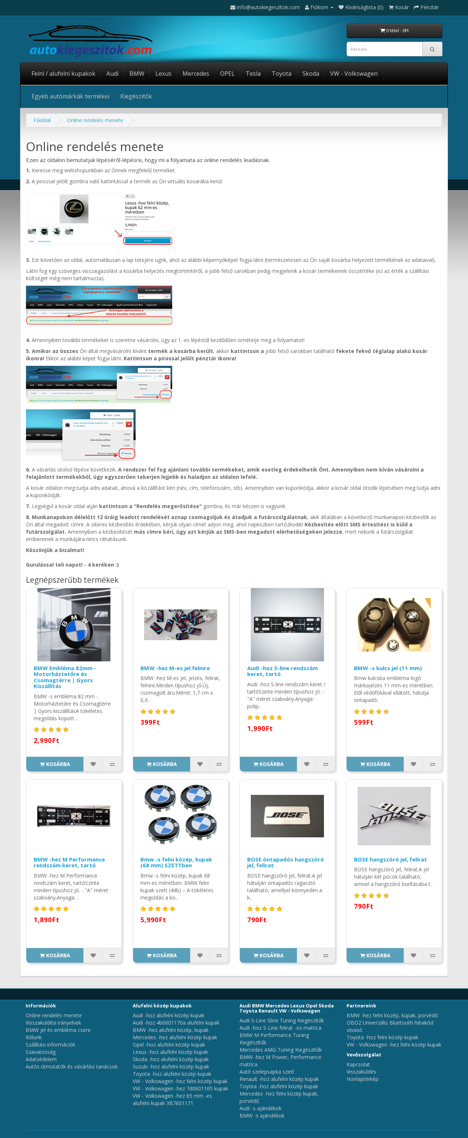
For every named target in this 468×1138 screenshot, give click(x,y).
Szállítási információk (50, 1044)
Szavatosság (41, 1051)
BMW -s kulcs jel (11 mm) (388, 668)
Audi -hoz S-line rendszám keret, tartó (282, 671)
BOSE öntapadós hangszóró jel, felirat (285, 862)
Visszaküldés (361, 1071)
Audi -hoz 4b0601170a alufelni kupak (176, 1022)
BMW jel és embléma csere (58, 1029)
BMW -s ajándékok (261, 1115)
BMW (136, 74)
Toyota (281, 74)
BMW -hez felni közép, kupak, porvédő (392, 1015)
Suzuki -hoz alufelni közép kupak (171, 1066)
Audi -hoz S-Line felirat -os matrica (280, 1027)
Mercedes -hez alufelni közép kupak (175, 1037)
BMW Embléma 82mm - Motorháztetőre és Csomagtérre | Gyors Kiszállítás (65, 677)
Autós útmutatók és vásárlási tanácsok (72, 1066)
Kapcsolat (358, 1064)
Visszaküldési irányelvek (53, 1022)
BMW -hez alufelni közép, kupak (170, 1029)
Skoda (310, 74)
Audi (112, 74)
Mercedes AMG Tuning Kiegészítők (280, 1049)
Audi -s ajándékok (260, 1108)
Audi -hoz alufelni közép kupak (168, 1015)
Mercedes (195, 74)
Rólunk (34, 1037)
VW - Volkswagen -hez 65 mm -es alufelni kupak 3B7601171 (172, 1099)
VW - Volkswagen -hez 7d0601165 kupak (180, 1088)
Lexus (163, 74)
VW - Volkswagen (354, 74)
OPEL (227, 74)
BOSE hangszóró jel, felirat (390, 859)
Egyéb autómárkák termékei (70, 96)
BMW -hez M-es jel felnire (175, 668)
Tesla (253, 74)
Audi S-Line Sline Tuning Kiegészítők (281, 1020)
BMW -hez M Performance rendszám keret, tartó (69, 862)
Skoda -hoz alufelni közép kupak (171, 1059)
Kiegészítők (136, 96)
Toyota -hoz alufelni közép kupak (172, 1073)
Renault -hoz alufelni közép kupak (279, 1078)
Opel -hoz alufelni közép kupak (169, 1044)
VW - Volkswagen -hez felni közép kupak (180, 1081)
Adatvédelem (41, 1059)
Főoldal (42, 120)
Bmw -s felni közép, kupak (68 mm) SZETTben (176, 862)
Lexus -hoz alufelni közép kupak (170, 1051)
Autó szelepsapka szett (266, 1071)
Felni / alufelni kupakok (63, 74)
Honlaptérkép (362, 1078)
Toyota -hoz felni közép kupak (382, 1037)
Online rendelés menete (95, 120)
